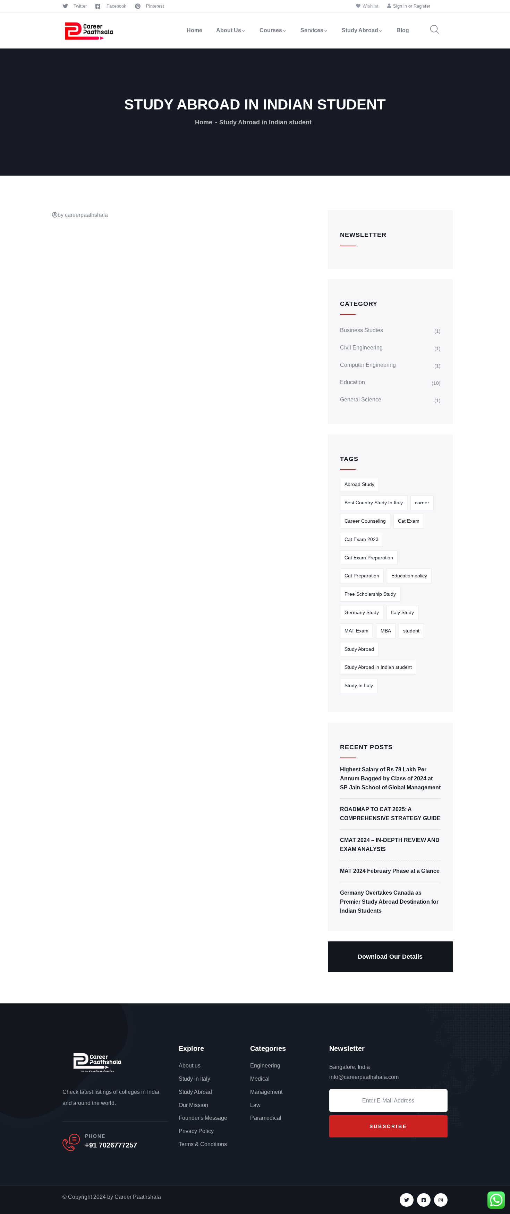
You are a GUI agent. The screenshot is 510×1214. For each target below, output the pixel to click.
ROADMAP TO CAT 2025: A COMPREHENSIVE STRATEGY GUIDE (390, 813)
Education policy (409, 575)
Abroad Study (359, 484)
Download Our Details (390, 956)
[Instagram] (441, 1200)
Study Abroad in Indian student (378, 667)
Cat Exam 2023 (362, 539)
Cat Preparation (362, 575)
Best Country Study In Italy (374, 502)
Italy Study (402, 612)
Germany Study (362, 612)
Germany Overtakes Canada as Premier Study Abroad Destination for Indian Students (389, 902)
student (411, 630)
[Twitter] (406, 1200)
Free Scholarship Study (370, 594)
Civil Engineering (361, 348)
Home (194, 30)
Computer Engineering (368, 365)
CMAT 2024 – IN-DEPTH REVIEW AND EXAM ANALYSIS (390, 844)
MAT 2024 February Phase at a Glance (390, 871)
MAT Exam (356, 630)
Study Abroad (360, 30)
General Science (360, 399)
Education (352, 382)
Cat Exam (408, 521)
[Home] (89, 30)
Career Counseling (365, 521)
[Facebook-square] (424, 1200)
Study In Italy (359, 685)
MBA (386, 630)
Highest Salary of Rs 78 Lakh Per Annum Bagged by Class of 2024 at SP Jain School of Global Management (390, 778)
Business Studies (361, 330)
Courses (271, 30)
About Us (228, 30)
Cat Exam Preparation (369, 557)
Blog (403, 30)
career (422, 502)
